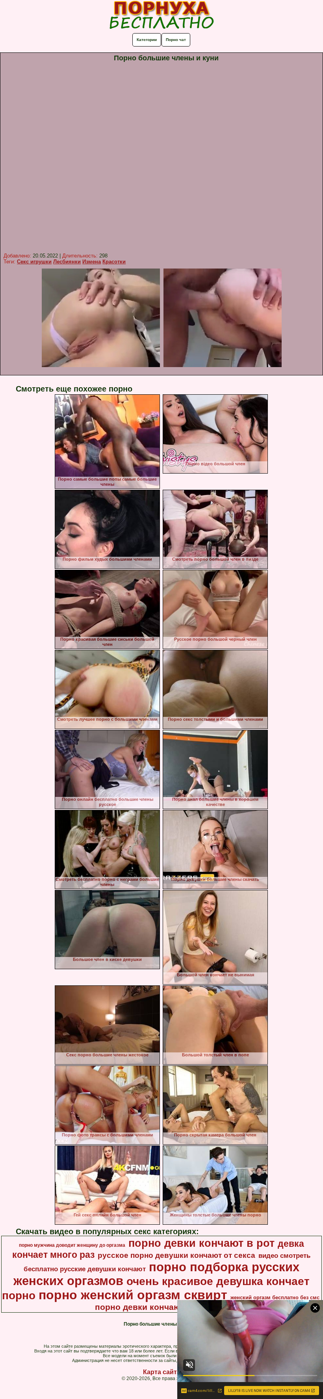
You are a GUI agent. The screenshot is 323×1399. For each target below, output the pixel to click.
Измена (91, 262)
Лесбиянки (67, 262)
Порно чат (176, 39)
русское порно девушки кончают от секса (176, 1255)
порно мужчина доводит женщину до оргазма (72, 1245)
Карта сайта (161, 1372)
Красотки (114, 262)
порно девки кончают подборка (160, 1307)
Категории (147, 39)
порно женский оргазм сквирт (133, 1295)
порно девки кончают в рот (201, 1243)
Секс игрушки (34, 262)
